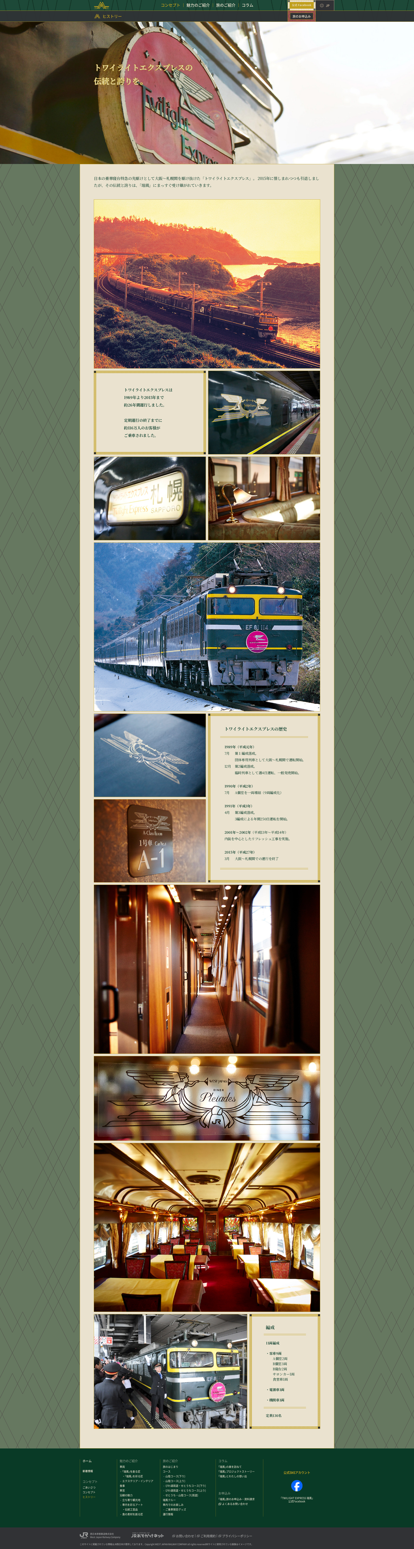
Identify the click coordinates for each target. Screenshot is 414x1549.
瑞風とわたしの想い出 (232, 1476)
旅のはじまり (170, 1467)
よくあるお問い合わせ (235, 1504)
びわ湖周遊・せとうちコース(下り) (185, 1486)
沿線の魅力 (126, 1495)
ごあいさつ (89, 1487)
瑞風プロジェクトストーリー (236, 1471)
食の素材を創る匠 (132, 1514)
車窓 (122, 1490)
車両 (122, 1467)
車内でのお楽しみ (173, 1505)
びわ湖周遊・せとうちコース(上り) (185, 1490)
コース (167, 1471)
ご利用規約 (208, 1535)
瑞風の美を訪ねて (230, 1467)
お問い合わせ (185, 1535)
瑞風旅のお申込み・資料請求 (236, 1499)
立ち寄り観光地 (131, 1500)
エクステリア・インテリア (137, 1481)
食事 (122, 1486)
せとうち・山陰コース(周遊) (181, 1495)
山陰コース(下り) (175, 1476)
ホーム (87, 1460)
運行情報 (168, 1514)
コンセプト (89, 1492)
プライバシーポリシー (237, 1535)
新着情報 (88, 1471)
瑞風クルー (169, 1500)
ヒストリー (112, 16)
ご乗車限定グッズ (175, 1509)
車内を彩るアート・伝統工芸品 (132, 1507)
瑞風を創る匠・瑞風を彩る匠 (132, 1474)
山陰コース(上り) (175, 1481)
